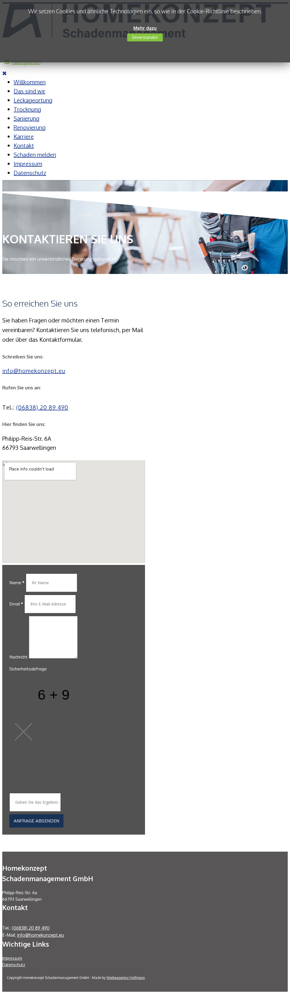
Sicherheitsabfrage (28, 669)
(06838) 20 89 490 (42, 407)
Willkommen (30, 82)
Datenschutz (30, 172)
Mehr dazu (145, 28)
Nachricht (18, 657)
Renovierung (30, 127)
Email (16, 604)
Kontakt (24, 145)
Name (16, 582)
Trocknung (27, 109)
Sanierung (26, 118)
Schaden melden (35, 154)
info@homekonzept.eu (33, 370)
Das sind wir (29, 91)
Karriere (24, 136)
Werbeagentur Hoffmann (125, 978)
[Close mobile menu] (4, 73)
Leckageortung (33, 100)
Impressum (28, 163)
